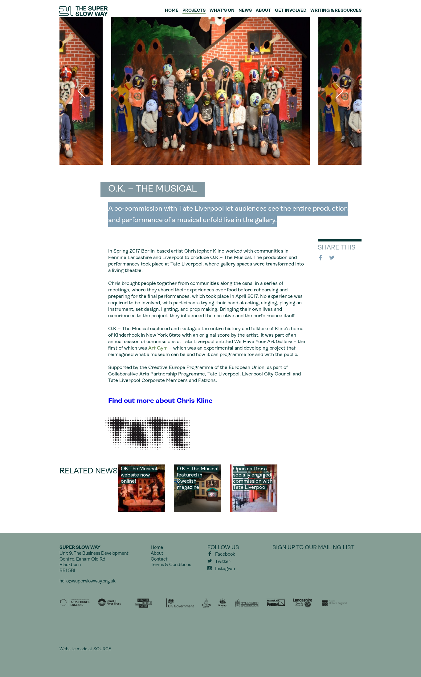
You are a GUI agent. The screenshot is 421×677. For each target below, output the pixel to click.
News (245, 11)
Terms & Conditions (171, 565)
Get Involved (290, 11)
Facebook (321, 257)
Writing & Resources (336, 11)
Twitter (333, 257)
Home (171, 11)
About (263, 11)
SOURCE (102, 649)
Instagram (225, 569)
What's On (222, 11)
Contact (159, 559)
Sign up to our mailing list (313, 548)
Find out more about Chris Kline (160, 401)
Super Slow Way (84, 11)
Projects (194, 11)
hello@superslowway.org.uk (87, 581)
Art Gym (158, 348)
